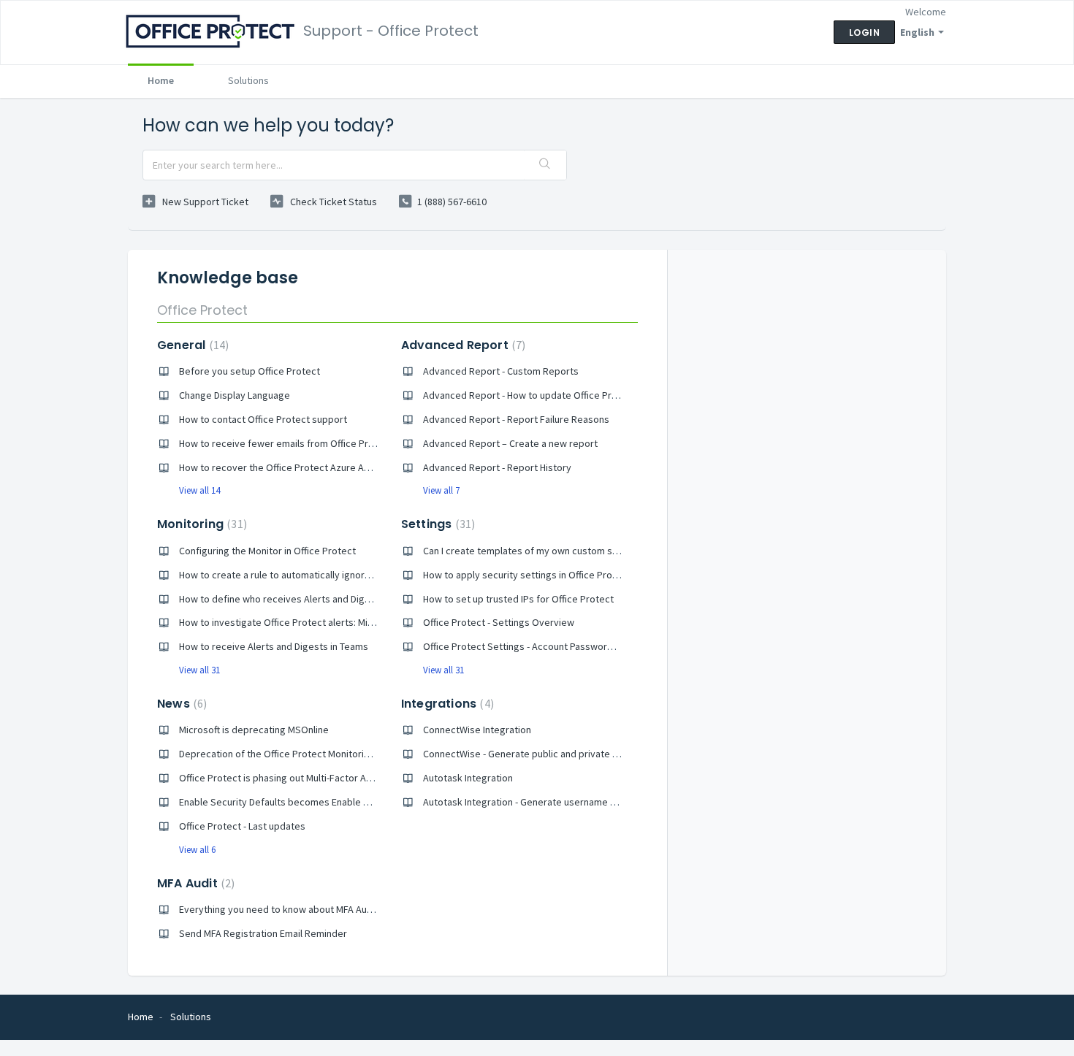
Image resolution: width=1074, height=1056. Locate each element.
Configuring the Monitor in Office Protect (267, 550)
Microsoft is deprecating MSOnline (254, 729)
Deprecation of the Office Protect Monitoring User (288, 753)
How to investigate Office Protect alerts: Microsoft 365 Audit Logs (322, 622)
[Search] (545, 165)
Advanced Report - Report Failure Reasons (516, 419)
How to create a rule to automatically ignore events (291, 574)
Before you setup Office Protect (249, 371)
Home (161, 80)
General (191, 345)
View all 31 (199, 670)
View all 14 (199, 490)
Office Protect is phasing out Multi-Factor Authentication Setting (318, 777)
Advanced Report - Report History (497, 467)
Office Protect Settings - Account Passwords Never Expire (549, 646)
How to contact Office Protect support (263, 419)
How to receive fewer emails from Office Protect (285, 443)
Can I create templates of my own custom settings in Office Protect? (572, 550)
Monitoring (200, 524)
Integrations (445, 703)
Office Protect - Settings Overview (498, 622)
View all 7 (441, 490)
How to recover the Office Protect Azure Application (293, 467)
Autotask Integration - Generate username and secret (540, 801)
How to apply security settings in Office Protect (527, 574)
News (180, 703)
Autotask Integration (468, 777)
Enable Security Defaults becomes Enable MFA (280, 801)
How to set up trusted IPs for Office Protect (518, 598)
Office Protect (202, 310)
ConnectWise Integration (477, 729)
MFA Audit (194, 883)
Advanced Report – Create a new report (510, 443)
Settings (436, 524)
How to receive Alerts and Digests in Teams (273, 646)
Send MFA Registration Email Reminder (263, 933)
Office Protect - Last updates (242, 826)
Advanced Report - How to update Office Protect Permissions (557, 395)
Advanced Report (461, 345)
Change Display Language (234, 395)
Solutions (248, 80)
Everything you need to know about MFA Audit (278, 909)
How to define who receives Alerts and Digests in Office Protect (318, 598)
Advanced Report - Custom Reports (501, 371)
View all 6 (197, 849)
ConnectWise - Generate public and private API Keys (536, 753)
